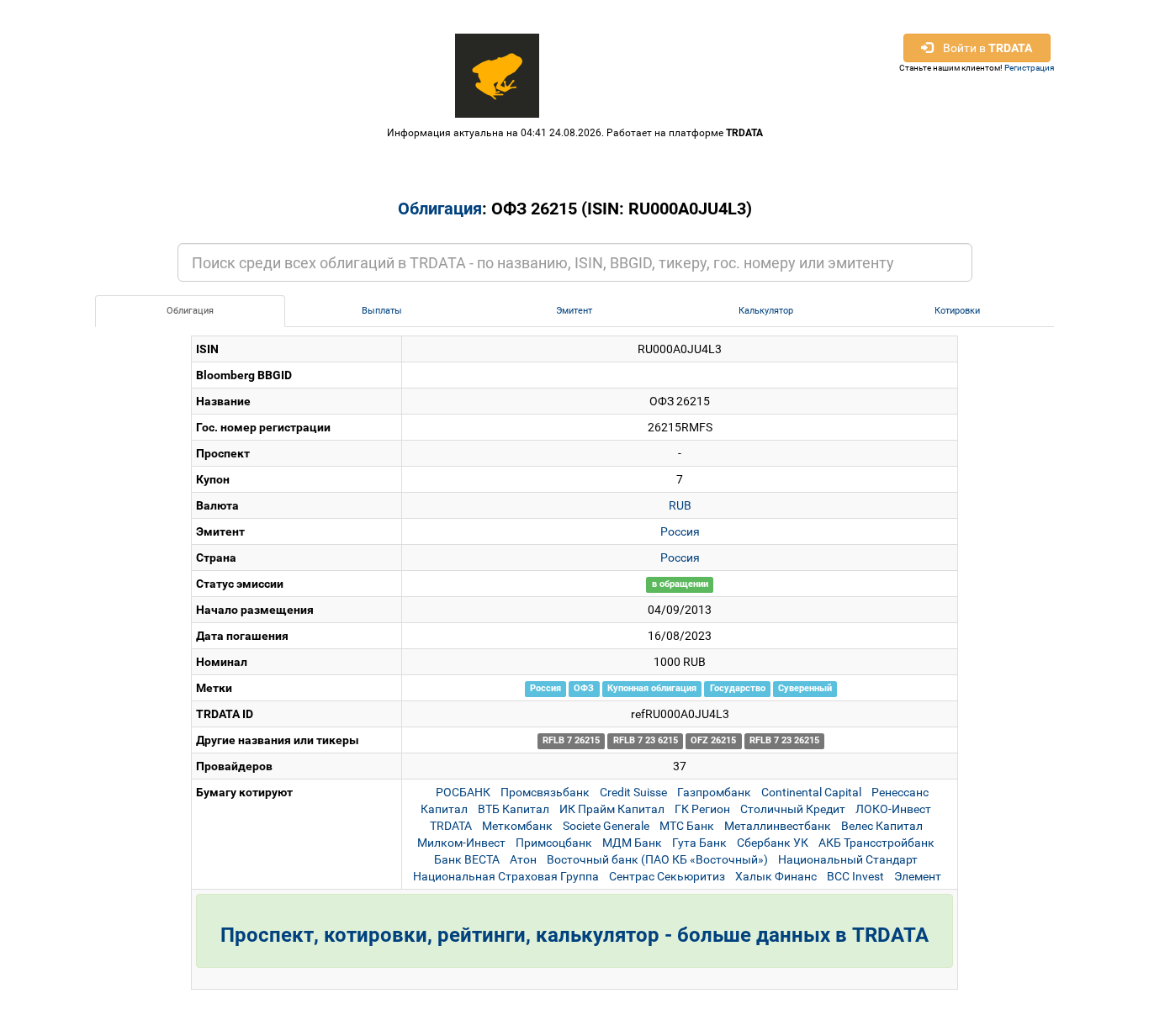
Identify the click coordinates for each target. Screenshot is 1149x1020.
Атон (523, 859)
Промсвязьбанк (545, 792)
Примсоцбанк (554, 842)
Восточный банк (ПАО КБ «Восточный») (657, 859)
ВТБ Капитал (513, 809)
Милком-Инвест (461, 842)
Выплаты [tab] (382, 310)
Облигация (440, 208)
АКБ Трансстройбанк (876, 842)
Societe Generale (606, 825)
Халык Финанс (776, 876)
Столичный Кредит (792, 809)
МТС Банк (686, 825)
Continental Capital (811, 792)
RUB (680, 505)
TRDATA (744, 133)
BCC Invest (855, 876)
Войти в (982, 48)
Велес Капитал (882, 825)
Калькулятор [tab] (766, 310)
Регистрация (1029, 67)
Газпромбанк (714, 792)
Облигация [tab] (190, 310)
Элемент (917, 876)
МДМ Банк (632, 842)
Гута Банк (699, 842)
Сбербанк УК (772, 842)
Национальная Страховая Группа (506, 876)
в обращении (680, 584)
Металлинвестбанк (777, 825)
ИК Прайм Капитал (612, 809)
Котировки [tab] (957, 310)
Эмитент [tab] (574, 310)
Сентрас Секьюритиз (667, 876)
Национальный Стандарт (848, 859)
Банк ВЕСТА (467, 859)
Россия (680, 531)
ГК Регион (702, 809)
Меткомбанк (517, 825)
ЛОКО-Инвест (893, 809)
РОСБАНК (463, 792)
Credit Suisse (633, 792)
